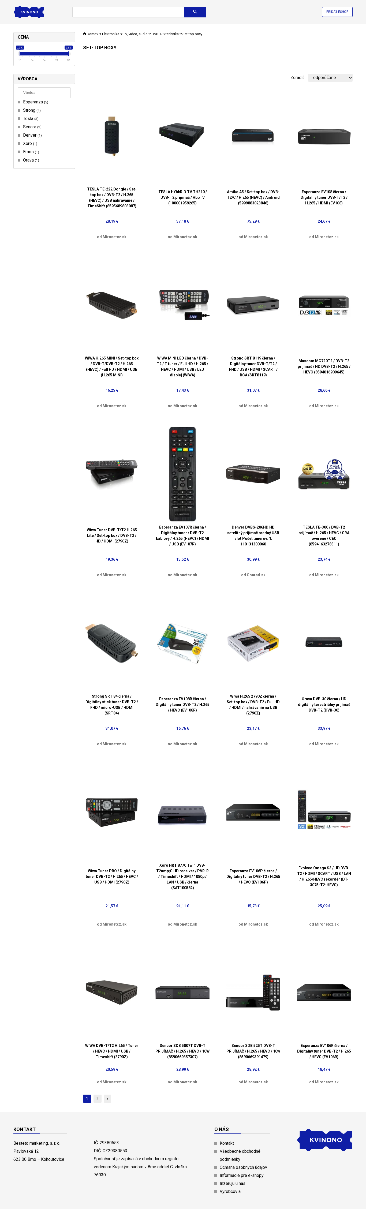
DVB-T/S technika (165, 34)
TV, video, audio (135, 34)
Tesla (30, 118)
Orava (30, 160)
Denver (31, 135)
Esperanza (35, 101)
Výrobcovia (230, 1191)
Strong (31, 110)
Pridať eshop (337, 12)
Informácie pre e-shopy (242, 1175)
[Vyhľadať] (195, 12)
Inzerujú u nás (232, 1183)
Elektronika (110, 34)
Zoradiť (297, 77)
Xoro (29, 143)
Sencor (31, 126)
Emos (30, 151)
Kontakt (227, 1143)
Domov (92, 34)
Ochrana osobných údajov (243, 1167)
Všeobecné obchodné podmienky (240, 1155)
